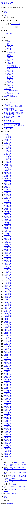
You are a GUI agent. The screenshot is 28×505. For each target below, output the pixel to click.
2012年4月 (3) (7, 266)
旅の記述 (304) (7, 89)
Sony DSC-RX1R (8, 128)
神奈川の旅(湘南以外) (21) (13, 67)
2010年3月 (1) (7, 294)
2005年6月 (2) (7, 365)
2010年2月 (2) (7, 296)
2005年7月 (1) (7, 363)
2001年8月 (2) (7, 425)
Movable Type (10, 503)
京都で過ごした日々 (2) (13, 93)
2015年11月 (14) (8, 227)
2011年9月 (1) (7, 274)
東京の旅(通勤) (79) (12, 65)
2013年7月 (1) (7, 253)
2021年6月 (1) (7, 155)
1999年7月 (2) (7, 448)
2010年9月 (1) (7, 285)
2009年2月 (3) (7, 315)
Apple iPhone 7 (7, 104)
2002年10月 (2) (7, 404)
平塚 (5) (9, 46)
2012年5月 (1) (7, 264)
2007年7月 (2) (7, 341)
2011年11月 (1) (7, 272)
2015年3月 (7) (7, 239)
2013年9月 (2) (7, 252)
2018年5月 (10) (7, 186)
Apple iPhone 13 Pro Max (10, 102)
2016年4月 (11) (7, 219)
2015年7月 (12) (7, 233)
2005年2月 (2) (7, 368)
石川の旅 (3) (10, 71)
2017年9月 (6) (7, 194)
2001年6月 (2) (7, 428)
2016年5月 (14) (7, 217)
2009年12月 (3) (7, 299)
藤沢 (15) (9, 43)
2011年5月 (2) (7, 279)
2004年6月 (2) (7, 377)
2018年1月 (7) (7, 187)
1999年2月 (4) (7, 453)
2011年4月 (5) (7, 280)
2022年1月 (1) (7, 148)
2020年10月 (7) (7, 167)
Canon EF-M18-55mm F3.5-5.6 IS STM (13, 106)
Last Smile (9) (10, 95)
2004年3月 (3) (7, 382)
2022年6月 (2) (7, 145)
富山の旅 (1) (10, 70)
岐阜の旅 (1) (10, 74)
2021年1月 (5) (7, 162)
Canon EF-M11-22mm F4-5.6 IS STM (13, 105)
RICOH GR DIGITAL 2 (9, 121)
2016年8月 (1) (7, 213)
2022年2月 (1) (7, 147)
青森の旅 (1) (10, 54)
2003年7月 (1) (7, 393)
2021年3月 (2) (7, 159)
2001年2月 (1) (7, 434)
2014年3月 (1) (7, 247)
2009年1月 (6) (7, 316)
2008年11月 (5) (7, 319)
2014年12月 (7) (7, 244)
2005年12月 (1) (7, 356)
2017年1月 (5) (7, 206)
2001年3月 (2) (7, 432)
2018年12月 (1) (7, 177)
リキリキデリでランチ (16, 483)
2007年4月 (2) (7, 346)
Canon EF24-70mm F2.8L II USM (12, 116)
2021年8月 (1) (7, 153)
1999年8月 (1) (7, 447)
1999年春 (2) (10, 85)
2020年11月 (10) (8, 166)
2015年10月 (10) (8, 228)
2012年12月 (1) (7, 255)
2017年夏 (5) (10, 87)
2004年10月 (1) (7, 374)
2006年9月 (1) (7, 349)
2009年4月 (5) (7, 312)
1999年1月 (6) (7, 454)
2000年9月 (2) (7, 439)
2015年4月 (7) (7, 238)
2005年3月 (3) (7, 366)
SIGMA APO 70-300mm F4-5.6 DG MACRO (15, 125)
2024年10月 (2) (7, 134)
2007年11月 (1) (7, 335)
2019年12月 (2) (7, 170)
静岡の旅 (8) (10, 76)
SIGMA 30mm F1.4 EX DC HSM (12, 123)
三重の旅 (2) (10, 78)
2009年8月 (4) (7, 305)
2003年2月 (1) (7, 399)
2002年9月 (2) (7, 406)
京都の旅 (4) (10, 79)
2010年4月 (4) (7, 293)
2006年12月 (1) (7, 348)
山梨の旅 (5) (10, 73)
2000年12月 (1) (7, 436)
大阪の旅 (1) (10, 81)
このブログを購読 (11, 493)
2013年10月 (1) (7, 250)
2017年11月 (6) (7, 191)
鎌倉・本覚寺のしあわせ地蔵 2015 (18, 475)
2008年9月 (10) (7, 323)
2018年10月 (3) (7, 180)
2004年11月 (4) (7, 373)
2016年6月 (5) (7, 216)
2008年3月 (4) (7, 329)
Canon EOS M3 (7, 120)
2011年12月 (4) (7, 271)
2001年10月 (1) (7, 423)
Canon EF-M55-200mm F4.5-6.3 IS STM (13, 110)
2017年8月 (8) (7, 195)
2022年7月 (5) (7, 144)
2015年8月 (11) (7, 231)
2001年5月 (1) (7, 429)
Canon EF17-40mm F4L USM (11, 115)
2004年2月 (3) (7, 384)
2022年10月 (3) (7, 140)
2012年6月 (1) (7, 263)
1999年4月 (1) (7, 450)
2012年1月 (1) (7, 269)
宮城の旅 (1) (10, 57)
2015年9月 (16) (7, 230)
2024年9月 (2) (7, 136)
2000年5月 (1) (7, 440)
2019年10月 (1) (7, 172)
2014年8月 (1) (7, 246)
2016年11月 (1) (7, 208)
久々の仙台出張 (15, 24)
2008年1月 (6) (7, 332)
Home (5, 11)
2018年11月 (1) (7, 178)
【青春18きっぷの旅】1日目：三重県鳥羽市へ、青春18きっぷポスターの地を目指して (15, 464)
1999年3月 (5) (7, 451)
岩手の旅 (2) (10, 56)
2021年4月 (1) (7, 158)
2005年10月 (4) (7, 359)
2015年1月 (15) (7, 242)
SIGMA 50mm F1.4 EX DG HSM (12, 124)
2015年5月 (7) (7, 236)
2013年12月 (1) (7, 249)
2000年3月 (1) (7, 442)
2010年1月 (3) (7, 297)
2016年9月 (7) (7, 211)
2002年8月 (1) (7, 407)
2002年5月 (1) (7, 412)
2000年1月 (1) (7, 443)
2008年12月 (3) (7, 318)
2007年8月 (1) (7, 340)
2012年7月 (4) (7, 261)
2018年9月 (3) (7, 181)
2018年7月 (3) (7, 183)
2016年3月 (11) (7, 220)
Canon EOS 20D (8, 117)
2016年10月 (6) (7, 209)
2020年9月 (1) (7, 169)
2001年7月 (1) (7, 426)
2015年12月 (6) (7, 225)
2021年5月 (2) (7, 156)
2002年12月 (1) (7, 403)
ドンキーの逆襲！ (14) (12, 90)
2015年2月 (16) (7, 241)
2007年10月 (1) (7, 337)
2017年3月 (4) (7, 203)
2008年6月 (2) (7, 326)
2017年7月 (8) (7, 197)
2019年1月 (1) (7, 175)
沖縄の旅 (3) (10, 82)
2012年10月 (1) (7, 258)
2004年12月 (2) (7, 371)
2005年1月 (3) (7, 370)
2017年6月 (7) (7, 198)
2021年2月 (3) (7, 161)
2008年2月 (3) (7, 330)
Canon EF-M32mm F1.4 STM (11, 109)
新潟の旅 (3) (10, 68)
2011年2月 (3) (7, 283)
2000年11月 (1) (7, 437)
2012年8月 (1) (7, 260)
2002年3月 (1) (7, 415)
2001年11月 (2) (7, 421)
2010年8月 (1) (7, 286)
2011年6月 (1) (7, 277)
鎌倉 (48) (9, 41)
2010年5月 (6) (7, 291)
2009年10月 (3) (7, 302)
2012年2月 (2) (7, 268)
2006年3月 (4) (7, 352)
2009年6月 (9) (7, 308)
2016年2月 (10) (7, 222)
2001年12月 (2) (7, 420)
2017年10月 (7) (7, 192)
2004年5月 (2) (7, 379)
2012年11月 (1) (7, 257)
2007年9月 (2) (7, 338)
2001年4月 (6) (7, 431)
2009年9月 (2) (7, 304)
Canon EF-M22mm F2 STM (10, 108)
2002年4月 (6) (7, 414)
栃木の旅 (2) (10, 63)
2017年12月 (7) (7, 189)
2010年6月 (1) (7, 290)
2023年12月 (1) (7, 139)
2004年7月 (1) (7, 376)
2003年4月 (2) (7, 398)
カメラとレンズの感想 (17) (11, 96)
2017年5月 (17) (7, 200)
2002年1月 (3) (7, 418)
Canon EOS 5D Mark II (9, 119)
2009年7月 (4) (7, 307)
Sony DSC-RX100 (8, 127)
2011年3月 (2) (7, 282)
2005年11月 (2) (7, 357)
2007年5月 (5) (7, 345)
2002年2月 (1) (7, 417)
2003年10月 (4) (7, 388)
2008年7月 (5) (7, 324)
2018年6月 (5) (7, 184)
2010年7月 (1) (7, 288)
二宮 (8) (9, 49)
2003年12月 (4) (7, 385)
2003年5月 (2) (7, 396)
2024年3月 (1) (7, 137)
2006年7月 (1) (7, 351)
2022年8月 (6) (7, 142)
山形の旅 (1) (10, 59)
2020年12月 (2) (7, 164)
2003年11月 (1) (7, 387)
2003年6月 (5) (7, 395)
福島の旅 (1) (10, 60)
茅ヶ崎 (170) (10, 45)
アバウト (6, 13)
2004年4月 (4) (7, 381)
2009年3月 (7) (7, 313)
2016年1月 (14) (7, 224)
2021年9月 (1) (7, 151)
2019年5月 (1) (7, 173)
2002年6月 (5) (7, 410)
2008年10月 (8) (7, 321)
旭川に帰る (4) (10, 92)
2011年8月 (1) (7, 275)
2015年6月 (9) (7, 235)
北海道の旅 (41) (11, 52)
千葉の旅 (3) (10, 62)
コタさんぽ (7, 3)
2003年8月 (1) (7, 392)
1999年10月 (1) (7, 445)
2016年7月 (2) (7, 214)
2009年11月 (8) (7, 301)
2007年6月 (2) (7, 343)
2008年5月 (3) (7, 327)
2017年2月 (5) (7, 205)
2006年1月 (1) (7, 354)
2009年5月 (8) (7, 310)
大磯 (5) (9, 48)
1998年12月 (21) (8, 456)
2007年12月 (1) (7, 334)
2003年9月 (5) (7, 390)
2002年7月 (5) (7, 409)
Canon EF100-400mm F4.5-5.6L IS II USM (14, 112)
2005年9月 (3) (7, 360)
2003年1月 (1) (7, 401)
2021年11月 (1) (7, 150)
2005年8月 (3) (7, 362)
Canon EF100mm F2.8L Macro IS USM (13, 113)
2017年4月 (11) (7, 202)
